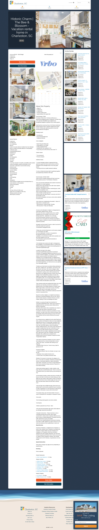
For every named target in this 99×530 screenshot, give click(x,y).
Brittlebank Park (40, 467)
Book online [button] (77, 238)
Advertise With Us (30, 515)
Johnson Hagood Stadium (42, 469)
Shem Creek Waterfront (42, 457)
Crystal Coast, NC (69, 511)
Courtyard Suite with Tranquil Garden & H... (75, 195)
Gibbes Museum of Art (41, 476)
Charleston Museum (41, 464)
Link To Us (29, 517)
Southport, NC (69, 519)
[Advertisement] (77, 151)
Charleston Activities (49, 513)
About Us (30, 511)
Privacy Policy (30, 519)
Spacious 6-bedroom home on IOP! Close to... (76, 268)
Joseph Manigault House (42, 465)
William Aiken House (41, 461)
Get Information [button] (22, 66)
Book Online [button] (22, 62)
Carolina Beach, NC (69, 517)
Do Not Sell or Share (29, 521)
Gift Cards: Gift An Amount (72, 232)
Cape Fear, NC (69, 513)
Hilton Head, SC (69, 523)
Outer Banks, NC (69, 509)
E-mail (76, 519)
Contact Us (29, 513)
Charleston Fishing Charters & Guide (49, 511)
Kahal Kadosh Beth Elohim (42, 471)
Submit (86, 526)
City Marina (39, 468)
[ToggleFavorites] (60, 53)
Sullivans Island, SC (49, 515)
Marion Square (40, 462)
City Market (39, 475)
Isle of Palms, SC (49, 517)
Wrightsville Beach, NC (69, 515)
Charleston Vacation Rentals (49, 509)
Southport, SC (69, 521)
